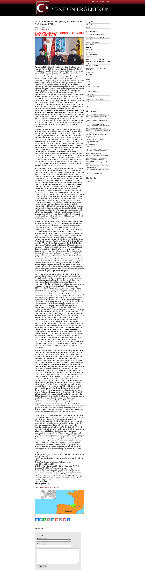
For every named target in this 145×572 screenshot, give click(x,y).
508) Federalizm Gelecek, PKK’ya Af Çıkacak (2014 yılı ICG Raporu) (96, 117)
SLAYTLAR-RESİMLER (92, 87)
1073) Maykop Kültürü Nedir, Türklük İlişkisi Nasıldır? (97, 170)
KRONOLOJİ (89, 72)
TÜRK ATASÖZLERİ (91, 94)
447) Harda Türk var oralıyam (94, 147)
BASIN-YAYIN (90, 44)
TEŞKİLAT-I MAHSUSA (92, 92)
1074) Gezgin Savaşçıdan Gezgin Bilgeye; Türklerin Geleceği (97, 166)
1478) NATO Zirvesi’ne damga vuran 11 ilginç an (96, 162)
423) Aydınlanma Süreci (92, 144)
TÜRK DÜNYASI (44, 29)
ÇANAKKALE (90, 49)
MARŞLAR (89, 77)
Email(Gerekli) (41, 544)
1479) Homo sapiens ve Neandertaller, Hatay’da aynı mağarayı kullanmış (96, 158)
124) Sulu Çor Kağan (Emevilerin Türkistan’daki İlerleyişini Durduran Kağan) (97, 125)
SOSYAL (88, 89)
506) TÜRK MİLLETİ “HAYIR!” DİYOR (96, 134)
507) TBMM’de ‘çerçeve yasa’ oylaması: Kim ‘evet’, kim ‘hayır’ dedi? (98, 131)
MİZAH (88, 79)
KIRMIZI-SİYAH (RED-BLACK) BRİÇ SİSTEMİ (96, 69)
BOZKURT (89, 47)
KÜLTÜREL (89, 74)
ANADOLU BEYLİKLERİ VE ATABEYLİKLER (98, 37)
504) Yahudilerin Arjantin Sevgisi (95, 139)
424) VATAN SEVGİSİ (92, 142)
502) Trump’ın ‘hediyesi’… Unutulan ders (97, 155)
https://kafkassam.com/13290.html (47, 487)
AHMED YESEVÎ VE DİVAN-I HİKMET (96, 35)
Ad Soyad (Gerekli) (42, 538)
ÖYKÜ (88, 82)
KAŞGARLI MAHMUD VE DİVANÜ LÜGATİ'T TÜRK (98, 62)
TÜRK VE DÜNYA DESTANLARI (94, 99)
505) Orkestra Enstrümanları (93, 137)
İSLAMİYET (89, 57)
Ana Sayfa (95, 1)
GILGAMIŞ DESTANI (91, 54)
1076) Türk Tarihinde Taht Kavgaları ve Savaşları (96, 121)
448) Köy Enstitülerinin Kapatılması (95, 114)
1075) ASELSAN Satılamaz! (93, 153)
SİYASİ (88, 84)
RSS (108, 1)
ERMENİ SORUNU (91, 52)
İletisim (102, 1)
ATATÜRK (89, 39)
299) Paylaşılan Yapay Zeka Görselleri (96, 128)
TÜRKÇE (88, 101)
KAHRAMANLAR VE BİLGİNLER (95, 59)
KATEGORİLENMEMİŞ (92, 65)
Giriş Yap (88, 181)
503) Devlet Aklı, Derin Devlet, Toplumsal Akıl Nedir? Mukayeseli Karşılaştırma (97, 150)
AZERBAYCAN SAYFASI (92, 42)
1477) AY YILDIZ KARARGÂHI (94, 173)
